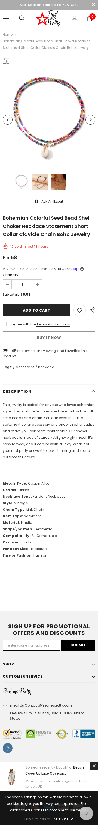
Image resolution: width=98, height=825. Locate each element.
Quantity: (11, 275)
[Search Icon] (21, 18)
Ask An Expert (52, 201)
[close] (93, 5)
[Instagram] (8, 748)
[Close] (94, 766)
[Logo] (48, 18)
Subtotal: (11, 294)
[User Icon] (75, 18)
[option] (49, 119)
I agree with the (23, 324)
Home (8, 34)
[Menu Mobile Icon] (6, 18)
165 (13, 350)
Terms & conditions (53, 324)
